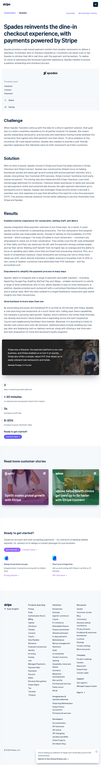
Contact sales (12, 436)
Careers (80, 662)
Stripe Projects (58, 740)
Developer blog (59, 743)
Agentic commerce (60, 616)
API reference (58, 575)
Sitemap (80, 642)
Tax (29, 688)
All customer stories (88, 13)
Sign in (80, 692)
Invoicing (32, 653)
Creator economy (59, 657)
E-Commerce (58, 622)
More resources (83, 649)
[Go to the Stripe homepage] (7, 605)
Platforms (56, 646)
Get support (82, 682)
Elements (32, 643)
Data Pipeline (33, 640)
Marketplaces (58, 640)
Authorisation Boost (36, 616)
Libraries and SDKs (60, 736)
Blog (79, 616)
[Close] (96, 752)
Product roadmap (84, 659)
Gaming (55, 660)
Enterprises (57, 609)
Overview (70, 13)
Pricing (31, 609)
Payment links (34, 667)
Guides (80, 609)
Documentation (59, 723)
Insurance (56, 670)
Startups (56, 612)
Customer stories (84, 612)
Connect (31, 633)
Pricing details (10, 575)
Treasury (32, 695)
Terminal (32, 691)
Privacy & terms (83, 629)
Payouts (31, 674)
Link (30, 660)
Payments (32, 671)
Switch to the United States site (52, 759)
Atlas (30, 612)
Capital (31, 622)
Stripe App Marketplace (62, 703)
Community (82, 619)
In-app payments (59, 636)
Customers (10, 12)
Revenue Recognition (37, 681)
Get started (11, 549)
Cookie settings (83, 646)
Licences (80, 639)
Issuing (31, 657)
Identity (31, 650)
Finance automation (60, 629)
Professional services (61, 683)
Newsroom (81, 666)
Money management (61, 643)
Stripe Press (82, 669)
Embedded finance (60, 626)
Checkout (32, 626)
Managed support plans (87, 686)
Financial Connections (37, 646)
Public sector (58, 687)
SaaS (54, 650)
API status (56, 730)
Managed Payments (36, 664)
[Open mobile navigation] (95, 4)
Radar (30, 677)
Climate (31, 629)
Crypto (31, 636)
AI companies (58, 653)
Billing (30, 619)
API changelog (58, 733)
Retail (54, 690)
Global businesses (60, 633)
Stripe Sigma (33, 684)
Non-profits (57, 680)
